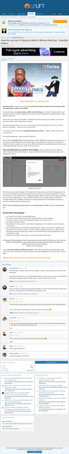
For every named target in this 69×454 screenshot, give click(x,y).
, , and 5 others (25, 281)
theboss (12, 299)
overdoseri (13, 318)
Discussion (11, 59)
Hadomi (12, 286)
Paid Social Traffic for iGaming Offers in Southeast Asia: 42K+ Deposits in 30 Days (17, 408)
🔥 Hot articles (32, 17)
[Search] (66, 13)
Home (4, 14)
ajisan (11, 332)
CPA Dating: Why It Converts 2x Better (50, 385)
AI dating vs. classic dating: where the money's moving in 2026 (50, 379)
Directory (39, 14)
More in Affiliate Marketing (11, 375)
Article (4, 59)
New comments (13, 17)
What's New (21, 14)
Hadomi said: (13, 320)
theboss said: (13, 335)
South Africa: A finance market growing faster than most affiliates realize (19, 401)
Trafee (3, 46)
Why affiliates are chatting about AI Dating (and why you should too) (52, 392)
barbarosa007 (14, 353)
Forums (11, 14)
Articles (31, 14)
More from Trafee (42, 375)
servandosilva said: (15, 301)
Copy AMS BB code (7, 426)
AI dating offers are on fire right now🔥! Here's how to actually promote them (17, 394)
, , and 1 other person (25, 294)
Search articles (22, 17)
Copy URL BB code (7, 421)
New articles (4, 17)
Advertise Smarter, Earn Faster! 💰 (20, 30)
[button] (15, 13)
